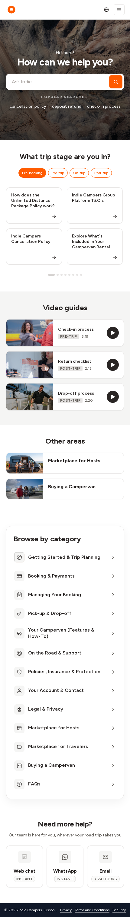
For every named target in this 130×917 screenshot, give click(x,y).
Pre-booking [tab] (32, 173)
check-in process (104, 106)
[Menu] (119, 9)
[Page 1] (51, 275)
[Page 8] (81, 275)
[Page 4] (65, 275)
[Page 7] (77, 275)
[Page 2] (58, 275)
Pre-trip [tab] (58, 173)
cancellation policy (28, 106)
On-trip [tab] (79, 173)
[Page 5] (69, 275)
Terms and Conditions (92, 910)
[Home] (11, 10)
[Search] (115, 81)
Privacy (66, 910)
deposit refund (66, 106)
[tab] (65, 557)
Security (119, 910)
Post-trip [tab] (101, 173)
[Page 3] (61, 275)
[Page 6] (73, 275)
